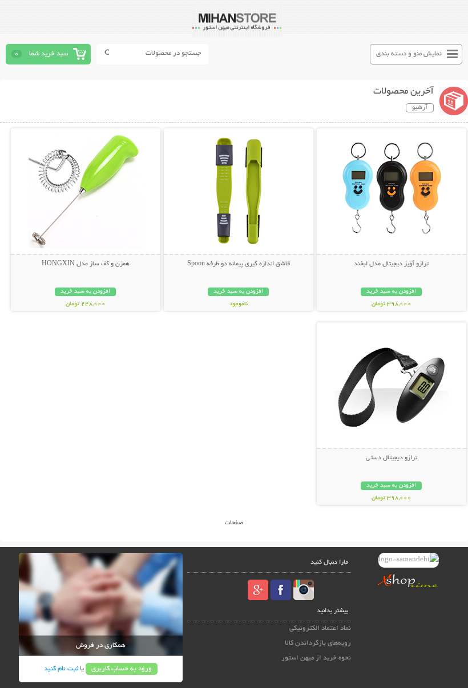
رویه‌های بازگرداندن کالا (318, 643)
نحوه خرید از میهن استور (316, 658)
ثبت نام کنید (61, 669)
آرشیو (419, 107)
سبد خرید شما (48, 54)
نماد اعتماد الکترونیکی (320, 628)
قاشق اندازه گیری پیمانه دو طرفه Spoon (238, 264)
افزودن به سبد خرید (391, 292)
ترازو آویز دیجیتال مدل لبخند (391, 264)
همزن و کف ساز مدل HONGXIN (86, 264)
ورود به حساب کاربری (121, 669)
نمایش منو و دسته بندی (409, 54)
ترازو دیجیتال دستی (391, 458)
